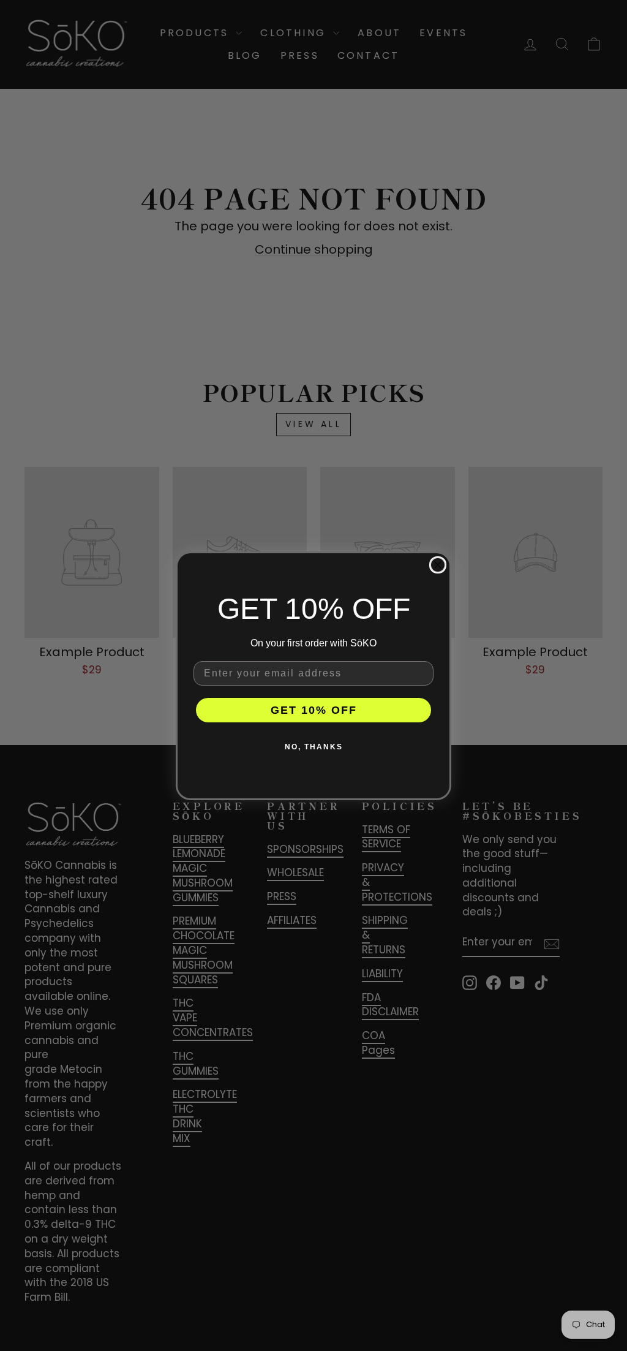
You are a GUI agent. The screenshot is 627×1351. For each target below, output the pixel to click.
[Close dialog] (437, 565)
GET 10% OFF (314, 710)
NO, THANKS (314, 747)
